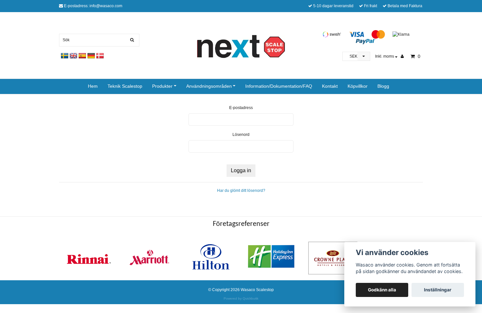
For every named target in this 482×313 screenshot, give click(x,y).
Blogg (383, 86)
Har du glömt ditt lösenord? (241, 190)
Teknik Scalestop (125, 86)
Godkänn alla (382, 289)
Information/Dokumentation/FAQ (278, 86)
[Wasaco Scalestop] (241, 46)
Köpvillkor (358, 86)
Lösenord (241, 134)
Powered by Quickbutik (241, 298)
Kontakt (330, 86)
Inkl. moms (385, 56)
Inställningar (438, 289)
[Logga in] (405, 56)
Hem (93, 86)
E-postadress (241, 107)
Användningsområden (209, 86)
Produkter (162, 86)
